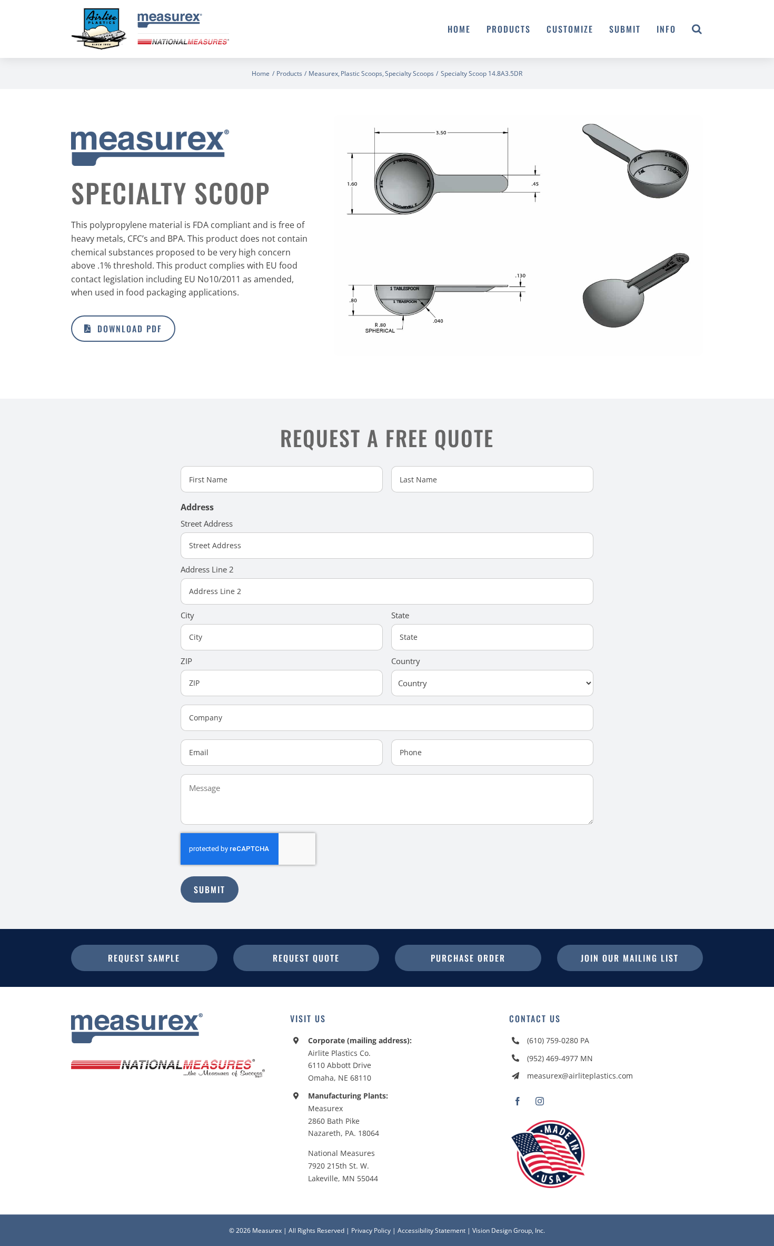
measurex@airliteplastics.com (580, 1076)
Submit (209, 889)
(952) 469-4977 (552, 1058)
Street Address (207, 523)
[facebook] (517, 1101)
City (187, 615)
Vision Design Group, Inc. (508, 1230)
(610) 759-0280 (552, 1040)
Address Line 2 (207, 569)
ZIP (186, 661)
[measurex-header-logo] (137, 1017)
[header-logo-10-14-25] (150, 12)
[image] (518, 119)
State (400, 615)
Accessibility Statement (431, 1230)
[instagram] (539, 1101)
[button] (697, 29)
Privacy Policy (371, 1230)
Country (405, 661)
